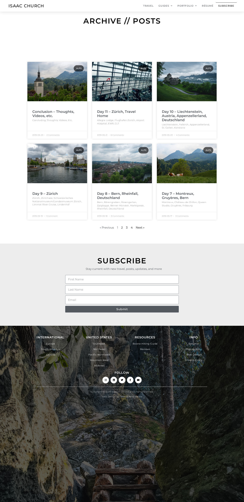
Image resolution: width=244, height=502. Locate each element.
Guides (164, 5)
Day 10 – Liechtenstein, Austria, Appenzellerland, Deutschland (184, 116)
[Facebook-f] (130, 380)
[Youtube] (138, 380)
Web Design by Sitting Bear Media (122, 396)
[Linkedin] (114, 380)
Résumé (207, 5)
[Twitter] (122, 380)
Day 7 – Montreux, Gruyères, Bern (178, 196)
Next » (140, 227)
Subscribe (226, 5)
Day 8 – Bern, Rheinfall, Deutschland (117, 196)
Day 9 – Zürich (45, 194)
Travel (148, 5)
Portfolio (185, 5)
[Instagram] (105, 380)
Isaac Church (26, 5)
